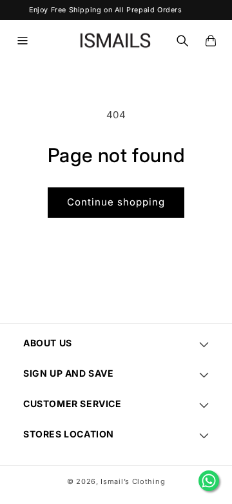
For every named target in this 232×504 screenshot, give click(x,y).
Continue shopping (116, 202)
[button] (22, 40)
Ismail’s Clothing (133, 481)
